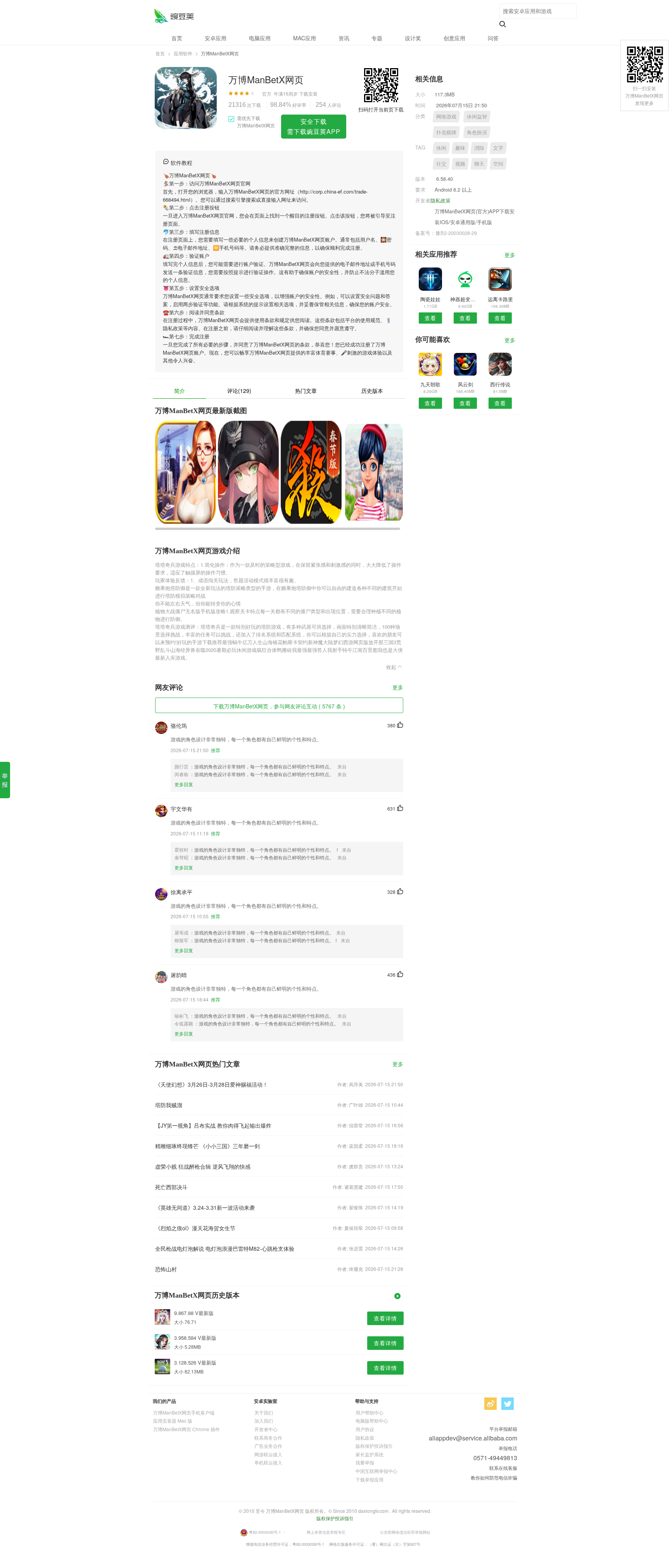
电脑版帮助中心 (372, 1420)
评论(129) (239, 390)
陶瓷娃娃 (430, 299)
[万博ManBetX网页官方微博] (490, 1403)
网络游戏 (446, 116)
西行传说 (500, 384)
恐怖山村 (166, 1269)
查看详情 (385, 1318)
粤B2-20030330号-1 (265, 1532)
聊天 (479, 163)
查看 (430, 318)
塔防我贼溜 (168, 1105)
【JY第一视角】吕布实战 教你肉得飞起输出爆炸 (213, 1125)
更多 (397, 688)
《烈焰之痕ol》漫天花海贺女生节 (195, 1228)
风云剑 (465, 384)
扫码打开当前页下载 (381, 109)
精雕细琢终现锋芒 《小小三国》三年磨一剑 (207, 1146)
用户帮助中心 (369, 1412)
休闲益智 (477, 116)
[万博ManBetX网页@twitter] (507, 1403)
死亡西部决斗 (171, 1187)
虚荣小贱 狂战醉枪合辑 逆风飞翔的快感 (202, 1166)
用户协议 (365, 1429)
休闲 (441, 147)
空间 (498, 163)
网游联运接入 (268, 1454)
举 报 (5, 780)
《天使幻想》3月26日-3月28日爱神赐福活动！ (211, 1084)
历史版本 (372, 390)
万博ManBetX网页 (174, 15)
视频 (460, 163)
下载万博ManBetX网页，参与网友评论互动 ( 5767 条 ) (279, 706)
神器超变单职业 (465, 299)
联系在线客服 (503, 1467)
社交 (441, 163)
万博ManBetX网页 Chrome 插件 (186, 1429)
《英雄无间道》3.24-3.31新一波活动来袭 (205, 1207)
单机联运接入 (268, 1462)
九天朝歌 (430, 384)
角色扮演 (477, 132)
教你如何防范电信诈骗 (494, 1477)
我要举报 (365, 1462)
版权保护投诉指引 (374, 1445)
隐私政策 (440, 200)
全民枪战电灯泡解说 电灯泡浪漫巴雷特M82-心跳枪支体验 (224, 1248)
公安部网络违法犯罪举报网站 (405, 1532)
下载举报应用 (369, 1479)
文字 (498, 147)
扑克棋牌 (446, 132)
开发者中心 (266, 1429)
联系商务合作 (268, 1437)
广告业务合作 (268, 1445)
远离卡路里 (500, 299)
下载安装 (308, 93)
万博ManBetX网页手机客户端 (183, 1412)
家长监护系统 (369, 1454)
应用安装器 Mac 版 (172, 1420)
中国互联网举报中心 (376, 1471)
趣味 (460, 147)
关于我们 (263, 1412)
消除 (479, 147)
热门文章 (306, 390)
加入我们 (263, 1420)
